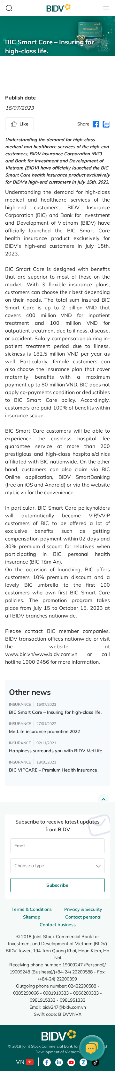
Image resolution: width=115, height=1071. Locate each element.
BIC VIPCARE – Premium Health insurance (53, 770)
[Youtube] (71, 1061)
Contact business (58, 925)
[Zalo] (83, 1061)
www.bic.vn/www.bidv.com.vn (41, 654)
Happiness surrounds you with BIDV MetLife (55, 751)
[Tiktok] (95, 1061)
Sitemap (32, 917)
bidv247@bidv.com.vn (64, 1007)
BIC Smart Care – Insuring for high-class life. (55, 712)
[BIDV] (57, 1035)
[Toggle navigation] (106, 8)
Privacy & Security (83, 909)
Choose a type (29, 865)
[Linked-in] (59, 1061)
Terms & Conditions (32, 909)
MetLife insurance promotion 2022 (44, 731)
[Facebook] (47, 1061)
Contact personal (83, 917)
